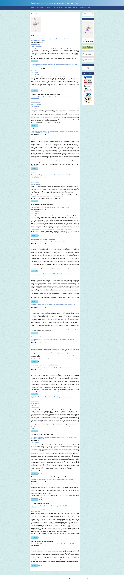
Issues (48, 7)
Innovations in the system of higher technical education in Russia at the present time (52, 367)
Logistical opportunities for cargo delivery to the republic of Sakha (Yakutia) (50, 207)
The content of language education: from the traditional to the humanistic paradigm (52, 479)
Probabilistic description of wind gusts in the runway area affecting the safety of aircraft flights (54, 65)
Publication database (71, 7)
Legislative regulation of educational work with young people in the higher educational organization (52, 506)
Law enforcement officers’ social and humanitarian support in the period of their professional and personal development (54, 438)
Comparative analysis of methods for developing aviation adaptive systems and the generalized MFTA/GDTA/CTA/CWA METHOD (54, 132)
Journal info (40, 7)
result (65, 261)
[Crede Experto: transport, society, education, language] (34, 2)
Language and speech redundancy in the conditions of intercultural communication (51, 273)
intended (72, 261)
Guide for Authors (58, 7)
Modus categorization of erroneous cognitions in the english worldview (48, 241)
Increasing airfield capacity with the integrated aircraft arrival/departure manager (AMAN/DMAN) (51, 97)
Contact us (83, 7)
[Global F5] (88, 100)
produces (61, 261)
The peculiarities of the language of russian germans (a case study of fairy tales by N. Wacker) (54, 543)
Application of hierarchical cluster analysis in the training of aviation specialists (51, 397)
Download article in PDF (34, 90)
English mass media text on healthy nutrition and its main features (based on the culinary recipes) (53, 305)
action (56, 261)
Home (32, 7)
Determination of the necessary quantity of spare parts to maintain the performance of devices (52, 39)
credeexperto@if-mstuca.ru (87, 578)
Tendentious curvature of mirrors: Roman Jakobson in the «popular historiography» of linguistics (52, 340)
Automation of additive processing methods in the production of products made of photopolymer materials (51, 175)
